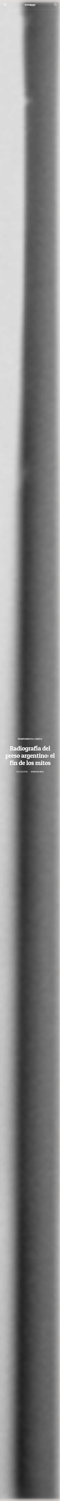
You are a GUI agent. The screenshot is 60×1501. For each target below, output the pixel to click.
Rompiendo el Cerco (30, 739)
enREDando (37, 772)
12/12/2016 (22, 772)
